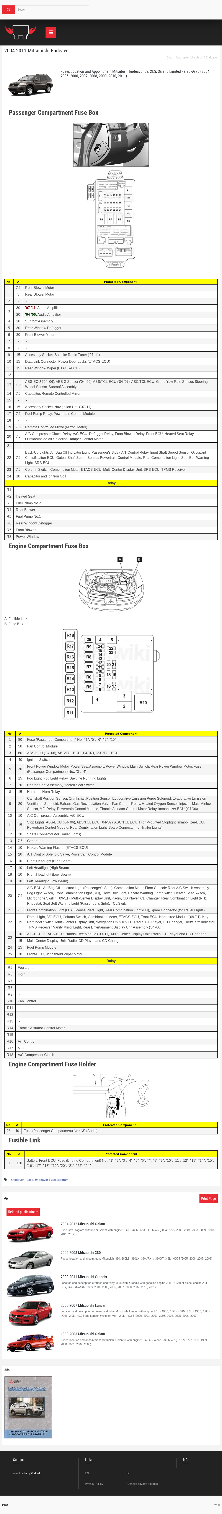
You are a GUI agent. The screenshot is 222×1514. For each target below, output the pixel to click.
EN (87, 1473)
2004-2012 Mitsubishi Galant (83, 1224)
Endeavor (212, 57)
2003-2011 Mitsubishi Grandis (84, 1277)
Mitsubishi (196, 57)
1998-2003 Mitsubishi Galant (83, 1334)
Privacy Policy (94, 1483)
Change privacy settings (142, 1483)
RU (129, 1473)
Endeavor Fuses (22, 1179)
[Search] (8, 9)
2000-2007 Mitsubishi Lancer (83, 1305)
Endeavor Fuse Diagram (52, 1179)
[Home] (20, 32)
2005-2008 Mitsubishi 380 (81, 1252)
